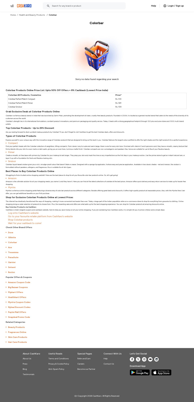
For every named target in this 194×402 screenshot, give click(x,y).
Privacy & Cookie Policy (58, 364)
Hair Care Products (17, 342)
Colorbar (12, 242)
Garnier (12, 262)
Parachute (13, 257)
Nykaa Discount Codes (19, 307)
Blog (25, 369)
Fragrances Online (17, 332)
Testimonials (28, 374)
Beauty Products (16, 327)
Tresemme (13, 252)
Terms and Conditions (58, 358)
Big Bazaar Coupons (18, 287)
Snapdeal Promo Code (19, 317)
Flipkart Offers (15, 292)
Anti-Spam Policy (56, 369)
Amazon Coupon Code (19, 282)
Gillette (12, 237)
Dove (10, 232)
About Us (27, 358)
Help (153, 5)
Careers (80, 364)
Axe (10, 247)
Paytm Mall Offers (17, 312)
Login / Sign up (176, 5)
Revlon (11, 272)
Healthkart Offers (17, 297)
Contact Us (109, 364)
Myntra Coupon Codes (19, 302)
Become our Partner (86, 369)
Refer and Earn (83, 358)
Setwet (12, 267)
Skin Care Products (17, 337)
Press (25, 364)
